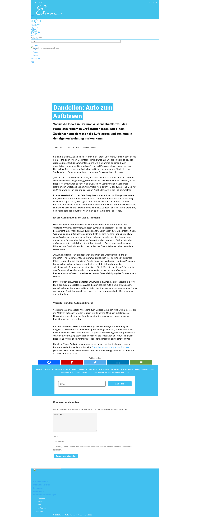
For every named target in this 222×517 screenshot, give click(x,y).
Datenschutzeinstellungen (44, 494)
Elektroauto (59, 147)
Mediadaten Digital (41, 484)
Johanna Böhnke (89, 147)
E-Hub (33, 29)
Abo (32, 35)
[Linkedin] (118, 362)
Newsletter (39, 3)
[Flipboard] (72, 362)
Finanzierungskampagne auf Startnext (111, 347)
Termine (34, 38)
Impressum (38, 488)
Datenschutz (38, 491)
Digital (33, 22)
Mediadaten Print (40, 481)
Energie (34, 19)
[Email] (141, 362)
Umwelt (34, 25)
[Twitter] (95, 362)
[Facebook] (49, 362)
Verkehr (34, 15)
